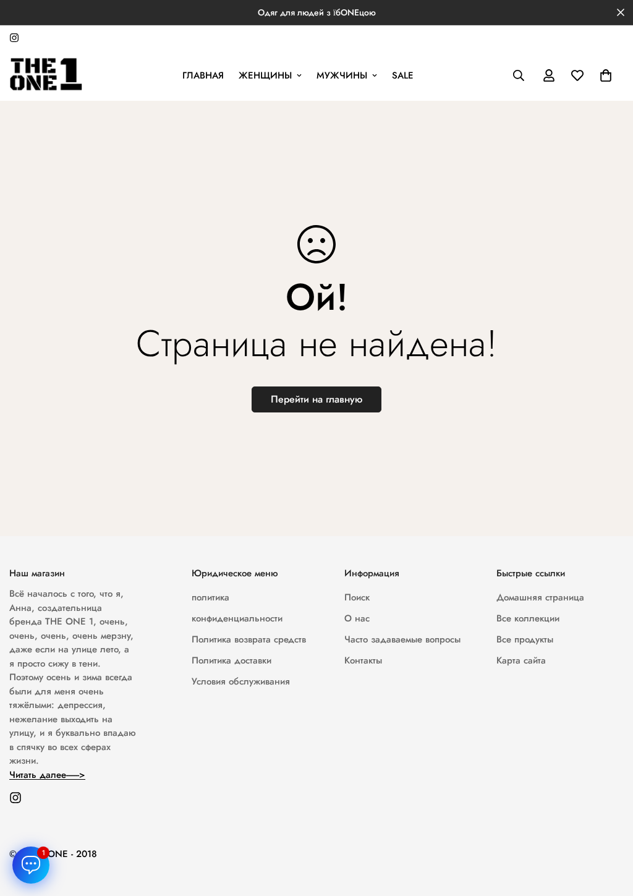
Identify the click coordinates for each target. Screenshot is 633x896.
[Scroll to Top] (609, 828)
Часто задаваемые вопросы (402, 639)
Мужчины (341, 75)
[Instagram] (14, 38)
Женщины (265, 75)
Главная (203, 75)
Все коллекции (527, 618)
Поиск (357, 597)
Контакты (363, 660)
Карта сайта (521, 660)
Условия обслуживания (241, 681)
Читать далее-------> (47, 775)
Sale (403, 75)
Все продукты (524, 639)
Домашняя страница (540, 597)
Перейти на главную (316, 399)
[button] (606, 75)
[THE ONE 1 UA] (46, 75)
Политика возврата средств (249, 639)
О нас (357, 618)
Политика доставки (231, 660)
